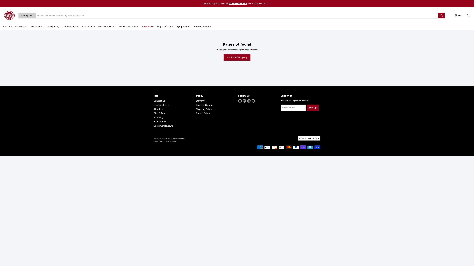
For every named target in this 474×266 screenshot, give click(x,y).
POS (155, 141)
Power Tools (70, 26)
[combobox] (237, 15)
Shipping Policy (204, 109)
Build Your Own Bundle (14, 26)
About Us (158, 109)
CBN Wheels (36, 26)
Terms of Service (204, 105)
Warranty (200, 101)
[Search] (441, 15)
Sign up (313, 107)
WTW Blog (158, 117)
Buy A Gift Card (165, 26)
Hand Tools (87, 26)
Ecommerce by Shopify (169, 141)
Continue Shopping (237, 57)
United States (308, 138)
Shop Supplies (105, 26)
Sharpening (53, 26)
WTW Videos (160, 121)
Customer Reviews (163, 126)
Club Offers (159, 113)
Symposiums (183, 26)
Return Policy (203, 113)
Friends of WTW (161, 105)
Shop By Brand (201, 26)
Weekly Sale (148, 26)
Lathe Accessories (127, 26)
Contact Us (159, 101)
